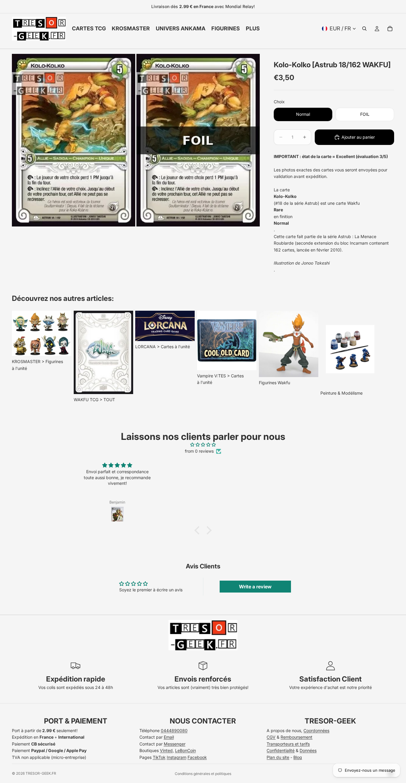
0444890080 (174, 730)
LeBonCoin (185, 750)
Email (169, 737)
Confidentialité (281, 750)
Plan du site (278, 757)
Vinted (166, 750)
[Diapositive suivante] (387, 357)
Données (308, 750)
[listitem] (253, 28)
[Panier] (389, 28)
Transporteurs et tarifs (288, 743)
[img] (203, 444)
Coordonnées (316, 730)
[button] (198, 530)
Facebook (197, 757)
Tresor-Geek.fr (41, 773)
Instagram (176, 757)
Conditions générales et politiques (203, 773)
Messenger (174, 743)
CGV (271, 737)
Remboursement (296, 737)
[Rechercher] (364, 28)
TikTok (159, 757)
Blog (297, 757)
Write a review (255, 587)
